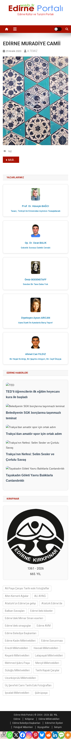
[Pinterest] (35, 735)
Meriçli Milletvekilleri (47, 662)
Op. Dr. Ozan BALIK (35, 242)
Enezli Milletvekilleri (16, 648)
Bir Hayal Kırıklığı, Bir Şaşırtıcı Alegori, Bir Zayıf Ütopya (35, 359)
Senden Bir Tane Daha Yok (35, 284)
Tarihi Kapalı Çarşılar (47, 670)
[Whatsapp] (9, 735)
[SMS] (61, 735)
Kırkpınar (29, 719)
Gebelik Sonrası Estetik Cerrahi (35, 248)
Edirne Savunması (52, 640)
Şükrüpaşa (41, 692)
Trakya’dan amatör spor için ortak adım (34, 433)
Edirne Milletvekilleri (49, 719)
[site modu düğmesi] (58, 29)
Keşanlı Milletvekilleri (17, 655)
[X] (16, 735)
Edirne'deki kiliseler (41, 610)
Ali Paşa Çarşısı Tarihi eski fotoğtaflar (27, 588)
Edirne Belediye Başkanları (20, 633)
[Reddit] (48, 735)
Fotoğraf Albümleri (23, 727)
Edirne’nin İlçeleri (54, 723)
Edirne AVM (44, 625)
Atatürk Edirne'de (51, 603)
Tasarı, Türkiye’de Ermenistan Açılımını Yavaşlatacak (35, 211)
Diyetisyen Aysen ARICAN (35, 317)
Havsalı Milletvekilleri (46, 648)
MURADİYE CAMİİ (13, 159)
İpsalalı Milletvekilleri (17, 692)
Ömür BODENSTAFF (35, 279)
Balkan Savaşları (15, 610)
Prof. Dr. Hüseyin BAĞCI (35, 206)
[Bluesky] (42, 735)
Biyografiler (43, 727)
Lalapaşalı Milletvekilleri (49, 655)
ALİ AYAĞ (40, 595)
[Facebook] (22, 735)
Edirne (17, 719)
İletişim (58, 727)
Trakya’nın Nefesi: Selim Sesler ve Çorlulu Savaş (30, 457)
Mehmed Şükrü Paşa (17, 662)
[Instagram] (29, 735)
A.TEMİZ (32, 51)
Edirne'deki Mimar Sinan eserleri (24, 618)
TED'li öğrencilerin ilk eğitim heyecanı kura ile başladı (33, 394)
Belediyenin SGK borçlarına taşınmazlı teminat (33, 415)
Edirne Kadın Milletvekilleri (20, 640)
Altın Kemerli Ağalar (17, 595)
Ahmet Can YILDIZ (35, 354)
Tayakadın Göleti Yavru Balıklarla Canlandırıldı (29, 478)
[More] (68, 735)
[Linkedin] (55, 735)
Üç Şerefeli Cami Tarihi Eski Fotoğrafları (28, 685)
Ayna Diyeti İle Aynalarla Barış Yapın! (35, 322)
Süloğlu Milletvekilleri (17, 670)
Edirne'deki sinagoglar (18, 625)
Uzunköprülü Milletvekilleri (20, 677)
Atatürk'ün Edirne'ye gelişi (20, 603)
